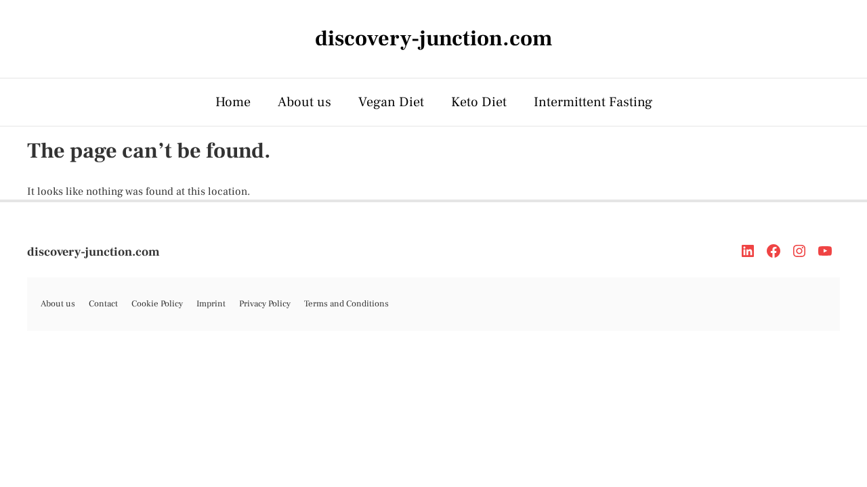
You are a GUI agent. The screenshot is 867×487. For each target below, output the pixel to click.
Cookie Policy (157, 303)
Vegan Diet (391, 102)
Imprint (211, 303)
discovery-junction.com (93, 252)
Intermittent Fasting (593, 102)
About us (304, 102)
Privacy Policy (265, 303)
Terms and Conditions (346, 303)
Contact (103, 303)
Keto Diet (479, 102)
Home (233, 102)
